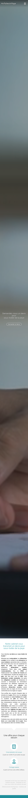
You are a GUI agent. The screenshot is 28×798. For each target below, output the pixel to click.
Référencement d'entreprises (10, 787)
